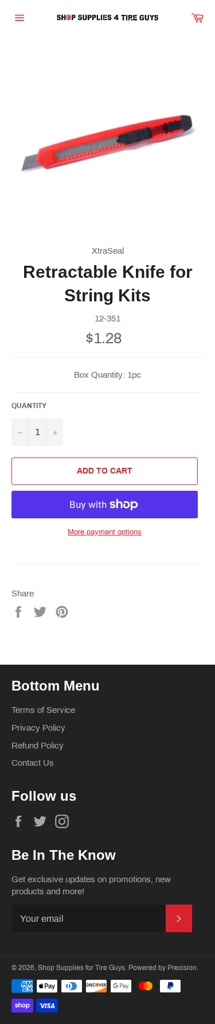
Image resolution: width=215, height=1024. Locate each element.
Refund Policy (37, 745)
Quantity (28, 406)
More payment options (105, 532)
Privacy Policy (38, 727)
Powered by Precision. (163, 968)
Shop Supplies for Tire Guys (81, 968)
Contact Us (32, 762)
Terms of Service (43, 710)
